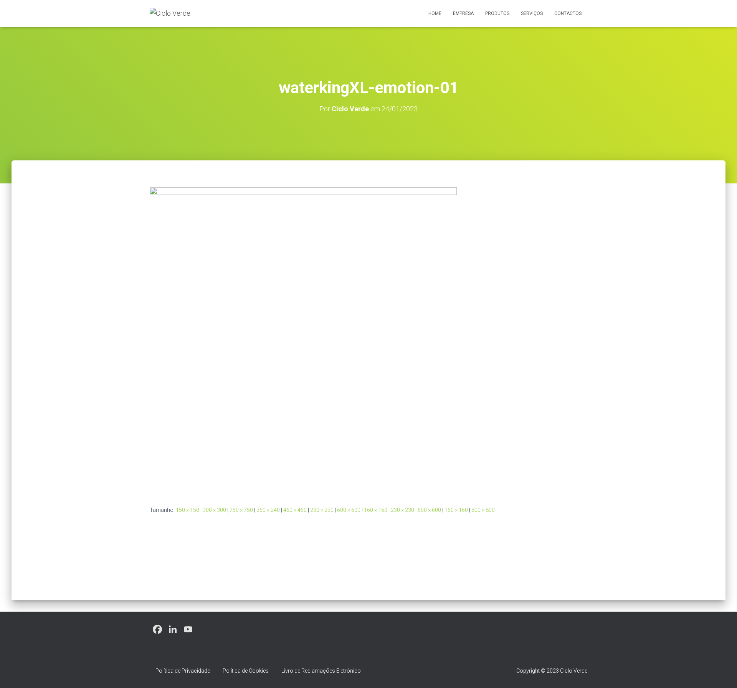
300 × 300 (214, 510)
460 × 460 (295, 510)
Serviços (532, 13)
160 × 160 (375, 510)
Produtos (497, 13)
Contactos (568, 13)
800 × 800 (483, 510)
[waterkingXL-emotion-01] (303, 340)
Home (434, 13)
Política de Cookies (246, 671)
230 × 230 (322, 510)
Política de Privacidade (182, 671)
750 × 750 (241, 510)
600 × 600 (348, 510)
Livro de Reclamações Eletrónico (321, 671)
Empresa (463, 13)
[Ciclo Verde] (170, 13)
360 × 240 (268, 510)
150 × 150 (187, 510)
